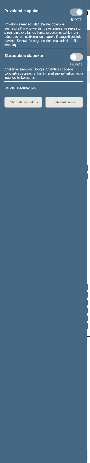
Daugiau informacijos (20, 88)
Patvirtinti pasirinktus (23, 102)
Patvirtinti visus (64, 102)
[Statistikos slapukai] (76, 57)
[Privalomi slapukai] (76, 12)
